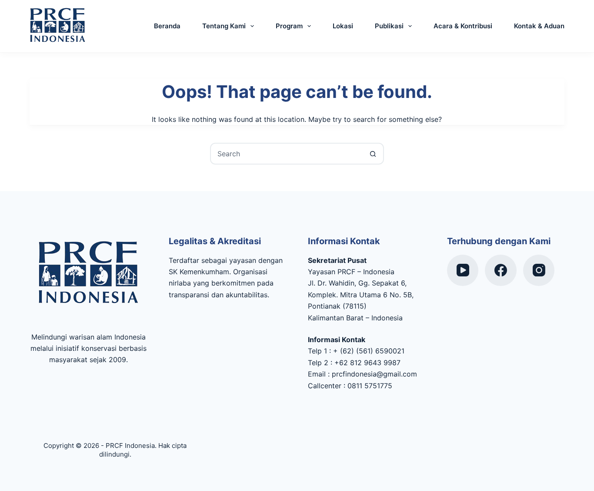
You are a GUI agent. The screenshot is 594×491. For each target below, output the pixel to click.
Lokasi (343, 26)
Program (289, 26)
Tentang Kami (224, 26)
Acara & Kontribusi (463, 26)
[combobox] (287, 154)
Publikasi (389, 26)
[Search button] (373, 154)
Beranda (167, 26)
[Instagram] (539, 270)
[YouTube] (463, 270)
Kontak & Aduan (539, 26)
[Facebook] (501, 270)
